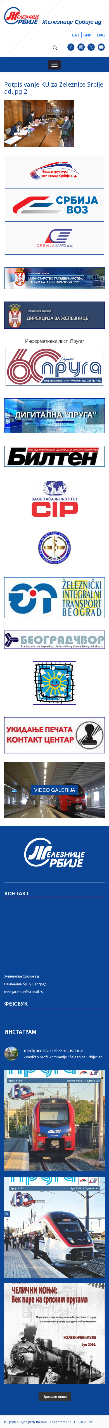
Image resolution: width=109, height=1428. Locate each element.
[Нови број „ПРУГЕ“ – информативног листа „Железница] (54, 1120)
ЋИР (87, 35)
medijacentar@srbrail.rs (23, 991)
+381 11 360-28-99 (79, 1422)
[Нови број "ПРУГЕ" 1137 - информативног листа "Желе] (54, 1227)
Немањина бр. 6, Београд (25, 984)
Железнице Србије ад (21, 976)
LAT (76, 35)
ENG (101, 35)
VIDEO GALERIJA (54, 789)
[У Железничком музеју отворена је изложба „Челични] (54, 1333)
